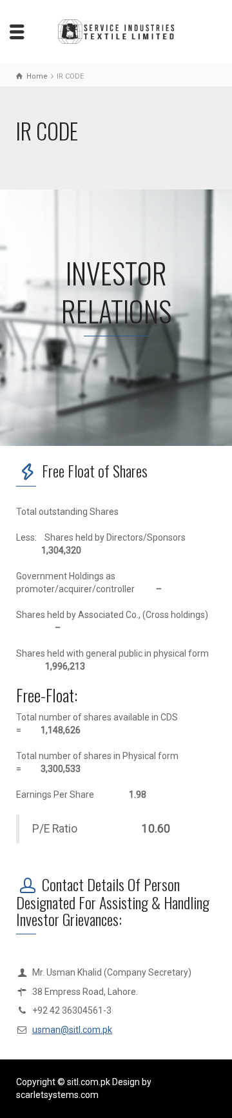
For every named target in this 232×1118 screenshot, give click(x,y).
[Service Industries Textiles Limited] (116, 31)
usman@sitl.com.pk (72, 1030)
